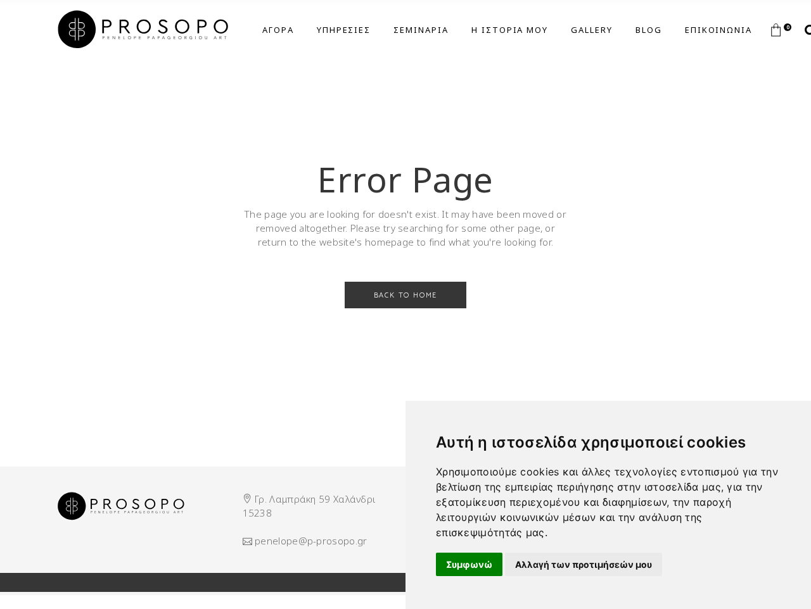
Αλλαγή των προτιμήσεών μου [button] (583, 564)
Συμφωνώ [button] (469, 564)
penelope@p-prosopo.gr (311, 540)
